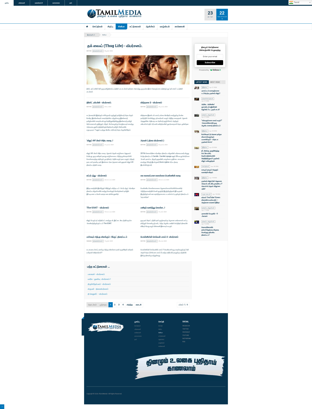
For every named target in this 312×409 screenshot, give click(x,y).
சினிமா (121, 26)
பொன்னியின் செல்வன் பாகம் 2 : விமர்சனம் (159, 236)
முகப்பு (7, 3)
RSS (183, 341)
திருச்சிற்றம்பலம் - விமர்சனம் (99, 284)
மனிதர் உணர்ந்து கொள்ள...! (153, 207)
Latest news (201, 82)
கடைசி (138, 305)
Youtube (185, 335)
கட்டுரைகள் (135, 26)
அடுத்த (130, 305)
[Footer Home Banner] (179, 366)
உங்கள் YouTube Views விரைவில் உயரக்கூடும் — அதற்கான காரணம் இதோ (210, 200)
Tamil (296, 2)
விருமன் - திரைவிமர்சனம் (98, 289)
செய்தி (160, 326)
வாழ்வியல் (165, 26)
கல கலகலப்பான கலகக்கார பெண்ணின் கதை (161, 175)
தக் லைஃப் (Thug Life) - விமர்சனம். (114, 45)
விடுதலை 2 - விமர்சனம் (151, 102)
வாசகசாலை (56, 3)
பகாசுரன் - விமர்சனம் (96, 274)
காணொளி (180, 26)
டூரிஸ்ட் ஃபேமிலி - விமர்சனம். (99, 102)
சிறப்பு (110, 26)
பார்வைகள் (22, 3)
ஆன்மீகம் (150, 26)
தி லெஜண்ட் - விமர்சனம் (97, 294)
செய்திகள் (98, 26)
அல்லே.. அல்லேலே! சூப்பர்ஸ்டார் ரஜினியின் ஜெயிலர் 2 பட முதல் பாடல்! (210, 107)
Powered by (204, 70)
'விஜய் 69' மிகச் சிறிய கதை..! (100, 140)
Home (87, 26)
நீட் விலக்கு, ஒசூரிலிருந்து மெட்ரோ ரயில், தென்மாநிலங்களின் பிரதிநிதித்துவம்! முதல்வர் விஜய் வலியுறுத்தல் (210, 156)
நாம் (71, 3)
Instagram (186, 338)
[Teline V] (114, 14)
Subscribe (210, 62)
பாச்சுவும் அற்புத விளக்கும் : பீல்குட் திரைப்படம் (107, 236)
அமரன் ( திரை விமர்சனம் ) (152, 140)
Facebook (186, 326)
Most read (215, 82)
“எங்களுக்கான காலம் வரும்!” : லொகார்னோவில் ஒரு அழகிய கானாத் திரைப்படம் (211, 123)
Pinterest (186, 332)
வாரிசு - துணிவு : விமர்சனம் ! (99, 279)
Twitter (185, 329)
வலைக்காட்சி (39, 3)
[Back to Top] (2, 406)
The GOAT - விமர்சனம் (98, 207)
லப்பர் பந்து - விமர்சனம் (97, 175)
